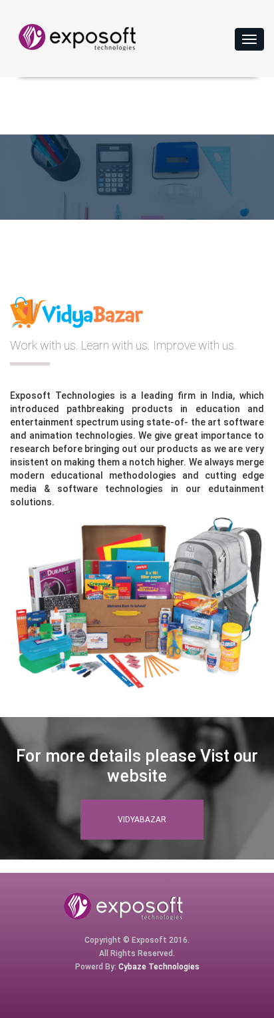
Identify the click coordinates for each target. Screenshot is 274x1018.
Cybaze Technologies (159, 966)
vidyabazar (142, 819)
